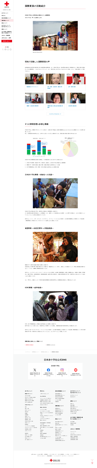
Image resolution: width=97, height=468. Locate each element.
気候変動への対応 (28, 429)
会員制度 (41, 430)
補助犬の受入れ (58, 434)
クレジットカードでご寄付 (45, 398)
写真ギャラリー (28, 438)
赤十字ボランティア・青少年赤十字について (6, 26)
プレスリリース (73, 431)
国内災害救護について (6, 18)
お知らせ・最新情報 (6, 35)
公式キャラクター (28, 430)
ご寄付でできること (43, 393)
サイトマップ (70, 455)
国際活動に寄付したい (59, 410)
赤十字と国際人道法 (28, 402)
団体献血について (58, 432)
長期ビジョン (27, 416)
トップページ (27, 351)
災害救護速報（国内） (74, 437)
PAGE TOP (92, 462)
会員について (27, 422)
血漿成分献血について (59, 430)
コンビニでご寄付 (43, 409)
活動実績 (57, 401)
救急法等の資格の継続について (76, 410)
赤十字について (5, 13)
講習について (4, 29)
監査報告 (26, 424)
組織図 (26, 413)
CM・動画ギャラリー (29, 439)
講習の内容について (74, 406)
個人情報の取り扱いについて (45, 436)
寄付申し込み (6, 41)
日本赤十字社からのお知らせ (75, 434)
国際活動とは (57, 408)
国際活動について (5, 20)
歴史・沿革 (27, 408)
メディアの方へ (52, 454)
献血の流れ (57, 423)
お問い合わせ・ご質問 (6, 37)
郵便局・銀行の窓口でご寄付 (45, 401)
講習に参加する (73, 408)
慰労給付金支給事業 (59, 396)
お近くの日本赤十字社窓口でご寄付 (46, 403)
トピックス (72, 433)
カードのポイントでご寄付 (45, 411)
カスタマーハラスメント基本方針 (31, 427)
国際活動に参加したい (45, 351)
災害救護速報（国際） (74, 439)
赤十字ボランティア (74, 395)
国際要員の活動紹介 (30, 344)
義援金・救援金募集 (74, 436)
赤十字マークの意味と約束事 (30, 397)
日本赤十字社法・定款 (29, 421)
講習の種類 (72, 405)
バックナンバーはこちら (54, 113)
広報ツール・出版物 (28, 434)
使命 (26, 406)
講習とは (72, 403)
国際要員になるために (51, 344)
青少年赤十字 (72, 396)
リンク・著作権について (74, 454)
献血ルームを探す (58, 427)
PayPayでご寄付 (43, 404)
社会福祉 (72, 424)
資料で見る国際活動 (59, 413)
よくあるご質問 (43, 438)
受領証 (41, 431)
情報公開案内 (49, 455)
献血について (4, 23)
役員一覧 (26, 411)
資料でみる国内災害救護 (59, 398)
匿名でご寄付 (42, 420)
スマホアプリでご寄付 (44, 418)
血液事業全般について (59, 438)
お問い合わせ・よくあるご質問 (37, 454)
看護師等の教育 (73, 423)
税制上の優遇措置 (43, 433)
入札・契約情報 (61, 454)
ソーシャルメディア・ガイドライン (60, 455)
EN (8, 47)
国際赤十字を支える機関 (29, 400)
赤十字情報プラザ (28, 436)
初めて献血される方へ (59, 421)
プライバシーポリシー (41, 455)
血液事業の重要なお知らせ (60, 440)
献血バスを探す (58, 429)
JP (5, 47)
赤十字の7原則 (27, 395)
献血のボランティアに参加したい (61, 435)
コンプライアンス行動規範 (30, 425)
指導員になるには (73, 411)
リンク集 (67, 454)
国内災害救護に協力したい (60, 395)
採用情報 (46, 454)
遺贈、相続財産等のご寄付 (45, 425)
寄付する (3, 15)
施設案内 (26, 433)
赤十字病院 (72, 421)
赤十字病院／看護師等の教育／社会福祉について (7, 32)
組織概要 (26, 414)
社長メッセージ (28, 410)
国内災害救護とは (58, 393)
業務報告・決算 (28, 419)
